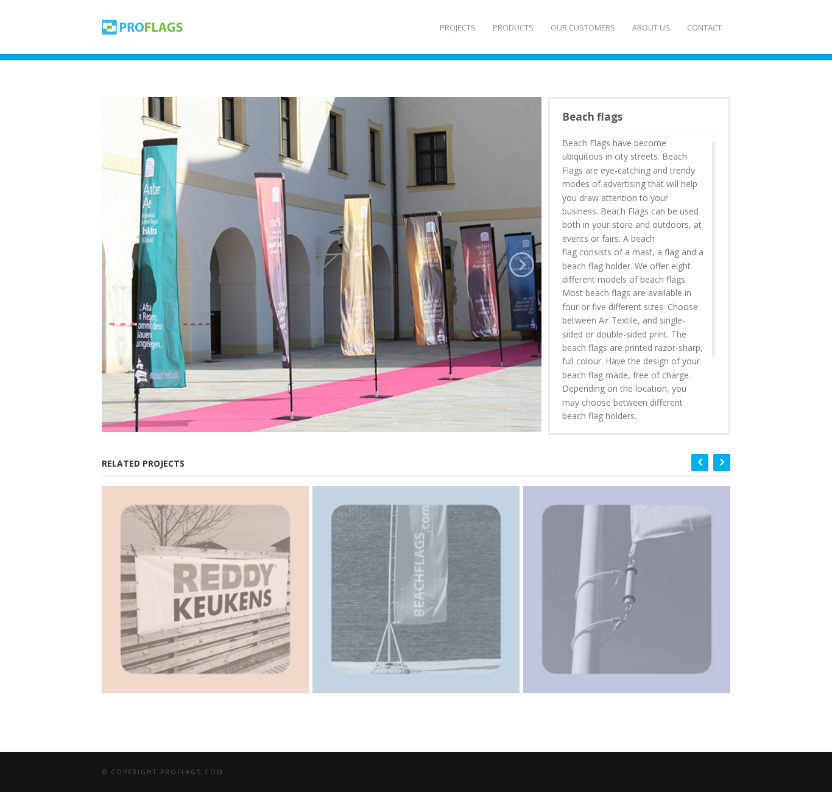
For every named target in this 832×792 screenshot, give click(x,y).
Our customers (583, 27)
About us (651, 27)
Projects (458, 27)
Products (513, 27)
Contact (704, 27)
